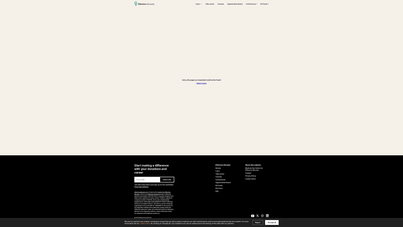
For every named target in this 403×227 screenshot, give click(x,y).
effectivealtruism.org (141, 192)
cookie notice (145, 223)
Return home (201, 83)
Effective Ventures (154, 194)
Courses (221, 4)
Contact (248, 173)
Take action (209, 4)
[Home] (144, 3)
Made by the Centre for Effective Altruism (254, 169)
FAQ (217, 191)
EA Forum (219, 188)
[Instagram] (262, 216)
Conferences (251, 4)
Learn (217, 171)
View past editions (141, 187)
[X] (257, 216)
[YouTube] (253, 216)
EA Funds (263, 4)
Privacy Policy (250, 176)
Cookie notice (250, 179)
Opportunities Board (235, 4)
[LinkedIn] (267, 216)
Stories (218, 168)
